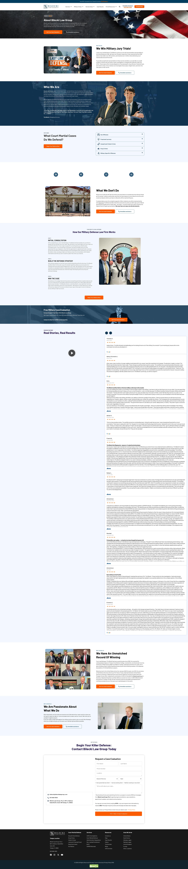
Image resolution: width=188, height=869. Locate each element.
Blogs (106, 846)
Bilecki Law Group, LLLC (50, 91)
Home (45, 16)
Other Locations (127, 848)
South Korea (126, 838)
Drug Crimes (71, 838)
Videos (107, 842)
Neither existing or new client (132, 782)
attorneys (101, 202)
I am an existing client (117, 782)
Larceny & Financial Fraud (75, 842)
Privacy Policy (131, 809)
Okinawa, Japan (127, 840)
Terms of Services (99, 862)
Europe (125, 846)
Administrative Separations (94, 840)
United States (126, 836)
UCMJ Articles (108, 848)
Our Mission (71, 846)
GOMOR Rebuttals (91, 846)
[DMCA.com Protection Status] (94, 865)
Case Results (108, 840)
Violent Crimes (72, 840)
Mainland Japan (127, 842)
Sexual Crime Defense (74, 836)
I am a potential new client (103, 782)
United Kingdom (127, 844)
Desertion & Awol (72, 844)
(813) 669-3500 (128, 7)
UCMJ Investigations (92, 836)
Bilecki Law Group (137, 676)
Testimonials (108, 844)
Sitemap (91, 862)
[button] (67, 60)
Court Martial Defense (92, 838)
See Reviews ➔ (104, 1)
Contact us (108, 836)
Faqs (106, 838)
